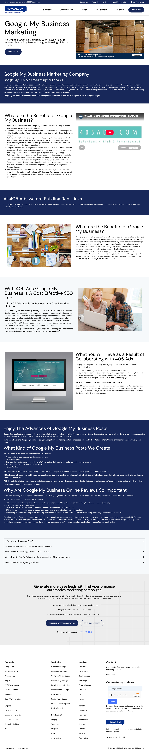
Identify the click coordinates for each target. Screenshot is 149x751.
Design (86, 9)
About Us (95, 2)
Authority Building (12, 724)
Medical (82, 733)
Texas (81, 694)
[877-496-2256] (114, 2)
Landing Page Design (59, 680)
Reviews (105, 2)
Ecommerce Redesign (60, 690)
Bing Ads (8, 680)
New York (82, 690)
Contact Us (84, 2)
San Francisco (84, 676)
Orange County (85, 685)
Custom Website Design (60, 676)
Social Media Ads (12, 671)
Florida (81, 699)
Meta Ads (8, 694)
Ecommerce (83, 719)
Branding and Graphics (60, 703)
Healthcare (83, 715)
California (82, 667)
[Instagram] (123, 737)
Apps (53, 733)
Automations (56, 738)
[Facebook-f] (120, 737)
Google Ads (9, 667)
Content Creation (12, 719)
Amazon (82, 724)
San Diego (83, 680)
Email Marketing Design (60, 685)
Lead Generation (11, 690)
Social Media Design (59, 699)
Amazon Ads (10, 676)
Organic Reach (68, 9)
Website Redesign (58, 667)
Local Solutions (11, 710)
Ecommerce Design (59, 671)
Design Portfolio (57, 708)
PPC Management (12, 685)
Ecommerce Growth (13, 715)
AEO (6, 729)
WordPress (55, 724)
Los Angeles (83, 671)
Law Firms (83, 710)
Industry (120, 9)
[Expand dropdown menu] (53, 10)
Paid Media (48, 9)
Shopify (54, 719)
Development (103, 9)
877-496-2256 (120, 2)
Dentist (82, 729)
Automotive (83, 738)
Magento (54, 729)
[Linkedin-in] (116, 737)
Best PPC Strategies (13, 699)
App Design (56, 694)
